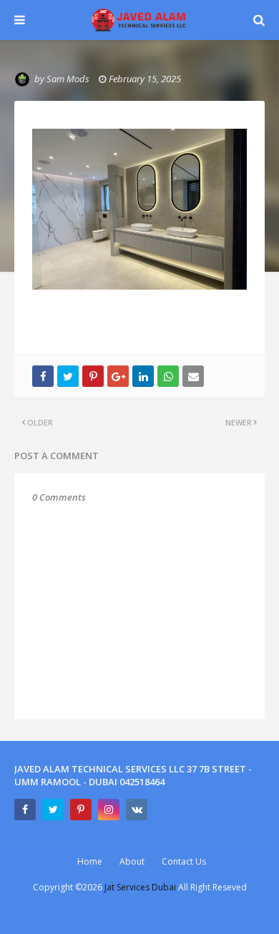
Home (89, 861)
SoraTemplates (163, 914)
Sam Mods (67, 78)
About (132, 861)
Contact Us (184, 861)
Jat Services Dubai (141, 887)
